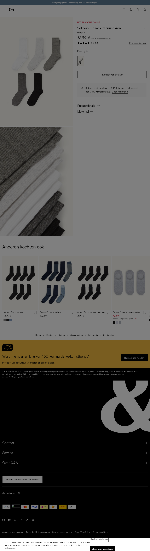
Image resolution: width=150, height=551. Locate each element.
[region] (75, 544)
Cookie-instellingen (99, 539)
